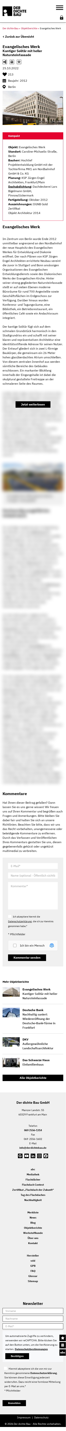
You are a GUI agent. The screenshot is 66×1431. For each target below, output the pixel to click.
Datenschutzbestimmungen (31, 1349)
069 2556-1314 (33, 1130)
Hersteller (33, 1255)
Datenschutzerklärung (20, 921)
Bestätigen (17, 1356)
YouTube (26, 1156)
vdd (33, 1260)
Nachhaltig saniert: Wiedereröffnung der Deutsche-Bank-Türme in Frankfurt (38, 1018)
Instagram (39, 1156)
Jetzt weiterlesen (33, 404)
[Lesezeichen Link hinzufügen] (19, 62)
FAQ (33, 1271)
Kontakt (33, 1243)
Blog (33, 1222)
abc (62, 1352)
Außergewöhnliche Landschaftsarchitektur (37, 1044)
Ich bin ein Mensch (32, 945)
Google (20, 1156)
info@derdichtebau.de (32, 1147)
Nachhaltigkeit (33, 1200)
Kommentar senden (27, 957)
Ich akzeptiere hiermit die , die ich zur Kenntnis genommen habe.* (30, 921)
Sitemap (33, 1281)
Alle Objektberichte (33, 1078)
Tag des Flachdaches (33, 1195)
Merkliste (62, 1338)
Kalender (62, 1345)
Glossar (32, 1276)
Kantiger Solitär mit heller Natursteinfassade (39, 994)
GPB (32, 1265)
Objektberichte (33, 1227)
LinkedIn (33, 1156)
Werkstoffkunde (33, 1233)
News (33, 1217)
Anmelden (14, 1403)
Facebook (46, 1156)
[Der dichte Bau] (14, 11)
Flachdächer (33, 1179)
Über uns (33, 1238)
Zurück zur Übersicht (19, 36)
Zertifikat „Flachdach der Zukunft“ (33, 1189)
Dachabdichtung (19, 186)
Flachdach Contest (33, 1184)
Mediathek (33, 1174)
